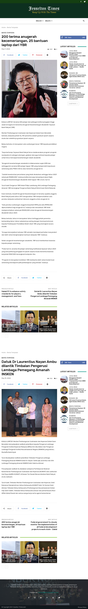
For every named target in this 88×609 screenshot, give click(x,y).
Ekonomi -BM (47, 326)
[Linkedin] (41, 597)
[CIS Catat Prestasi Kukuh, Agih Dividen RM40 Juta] (48, 321)
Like (83, 37)
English (39, 21)
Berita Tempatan (12, 27)
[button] (83, 21)
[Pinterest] (47, 597)
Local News (10, 322)
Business (72, 90)
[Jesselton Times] (44, 11)
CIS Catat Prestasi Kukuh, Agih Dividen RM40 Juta (47, 329)
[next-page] (6, 336)
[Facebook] (81, 1)
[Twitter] (84, 1)
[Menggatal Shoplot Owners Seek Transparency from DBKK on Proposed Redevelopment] (64, 54)
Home (4, 27)
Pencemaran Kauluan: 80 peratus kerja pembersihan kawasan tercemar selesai (77, 85)
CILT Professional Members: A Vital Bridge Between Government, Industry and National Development (77, 96)
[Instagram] (35, 597)
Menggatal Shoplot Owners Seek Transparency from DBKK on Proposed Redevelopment (11, 327)
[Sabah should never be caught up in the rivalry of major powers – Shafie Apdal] (29, 321)
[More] (47, 55)
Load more (72, 103)
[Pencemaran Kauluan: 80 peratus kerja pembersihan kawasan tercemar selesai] (64, 84)
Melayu (48, 21)
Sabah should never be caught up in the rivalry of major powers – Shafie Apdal (29, 328)
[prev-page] (3, 336)
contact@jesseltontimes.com (48, 592)
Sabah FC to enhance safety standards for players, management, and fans (14, 293)
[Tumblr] (53, 597)
